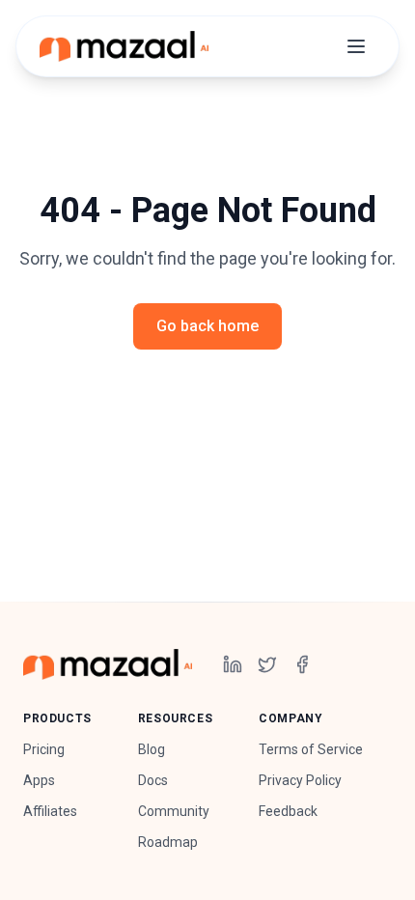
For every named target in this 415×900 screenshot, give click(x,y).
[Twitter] (267, 664)
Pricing (44, 749)
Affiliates (50, 811)
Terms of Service (311, 749)
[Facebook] (302, 664)
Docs (153, 780)
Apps (39, 780)
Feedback (288, 811)
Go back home (207, 326)
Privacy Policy (300, 780)
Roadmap (168, 842)
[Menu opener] (356, 46)
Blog (151, 749)
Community (173, 811)
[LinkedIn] (232, 664)
